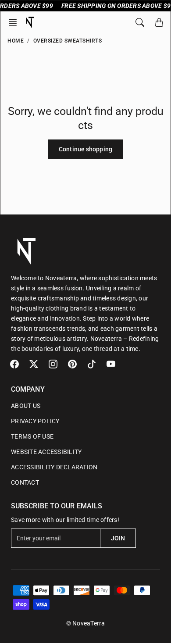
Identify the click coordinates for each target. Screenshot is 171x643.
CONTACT (25, 482)
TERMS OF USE (32, 436)
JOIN (118, 538)
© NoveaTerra (85, 623)
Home (15, 41)
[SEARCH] (140, 22)
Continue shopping (85, 149)
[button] (15, 22)
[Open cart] (159, 22)
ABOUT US (25, 405)
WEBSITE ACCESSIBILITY (46, 451)
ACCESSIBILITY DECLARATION (54, 467)
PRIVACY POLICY (35, 421)
